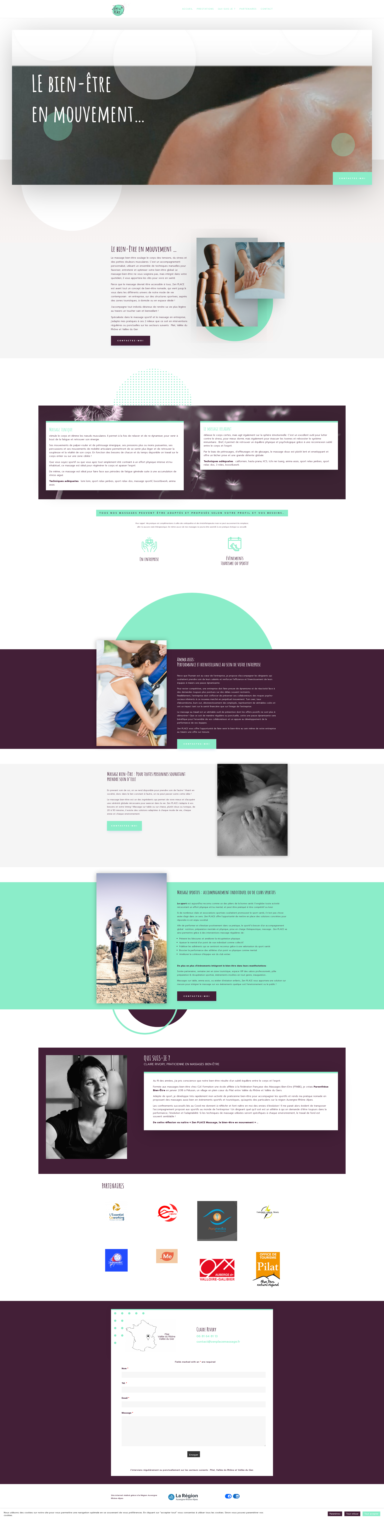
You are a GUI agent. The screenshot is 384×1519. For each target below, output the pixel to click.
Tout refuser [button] (352, 1513)
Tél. (124, 1383)
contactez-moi (352, 178)
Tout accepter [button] (371, 1513)
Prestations (205, 9)
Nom (125, 1368)
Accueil (187, 9)
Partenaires (248, 9)
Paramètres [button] (335, 1513)
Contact (267, 9)
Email (125, 1398)
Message (127, 1412)
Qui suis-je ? (227, 9)
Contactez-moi (130, 340)
